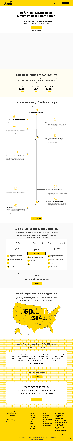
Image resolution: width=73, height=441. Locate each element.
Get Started (65, 3)
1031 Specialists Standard (47, 419)
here (53, 395)
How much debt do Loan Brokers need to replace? (60, 434)
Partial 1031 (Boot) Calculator (60, 420)
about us (41, 3)
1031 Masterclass (46, 415)
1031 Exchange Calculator (60, 413)
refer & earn (47, 3)
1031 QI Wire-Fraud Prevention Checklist (61, 431)
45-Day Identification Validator (61, 422)
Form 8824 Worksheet (59, 418)
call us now (36, 283)
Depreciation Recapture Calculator (59, 416)
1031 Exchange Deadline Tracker (59, 428)
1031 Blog (44, 421)
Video (31, 421)
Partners (32, 419)
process (30, 3)
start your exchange (36, 27)
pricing (35, 3)
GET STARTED (16, 252)
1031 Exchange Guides (47, 425)
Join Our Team (32, 415)
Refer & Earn (32, 417)
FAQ (43, 427)
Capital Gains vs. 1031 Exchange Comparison (59, 425)
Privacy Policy (32, 426)
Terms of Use (32, 428)
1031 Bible (44, 413)
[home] (8, 3)
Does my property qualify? (37, 30)
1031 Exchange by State (47, 423)
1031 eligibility (45, 417)
